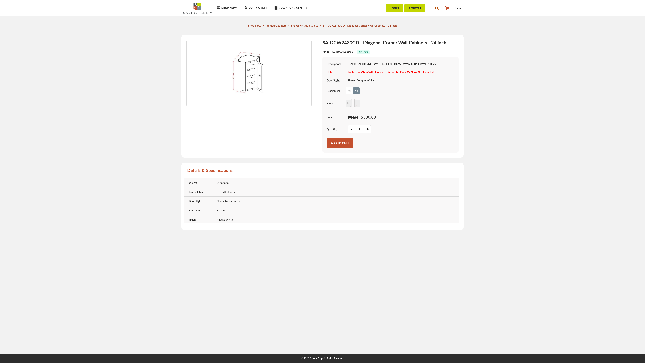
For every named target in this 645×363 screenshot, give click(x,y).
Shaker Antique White (304, 25)
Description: (334, 63)
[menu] (296, 8)
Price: (330, 116)
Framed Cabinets (276, 25)
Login (394, 8)
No (356, 90)
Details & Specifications (210, 170)
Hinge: (330, 103)
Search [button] (437, 8)
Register (414, 8)
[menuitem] (227, 8)
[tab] (210, 171)
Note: (330, 72)
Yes (349, 90)
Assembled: (333, 90)
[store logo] (198, 8)
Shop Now (254, 25)
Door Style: (333, 80)
